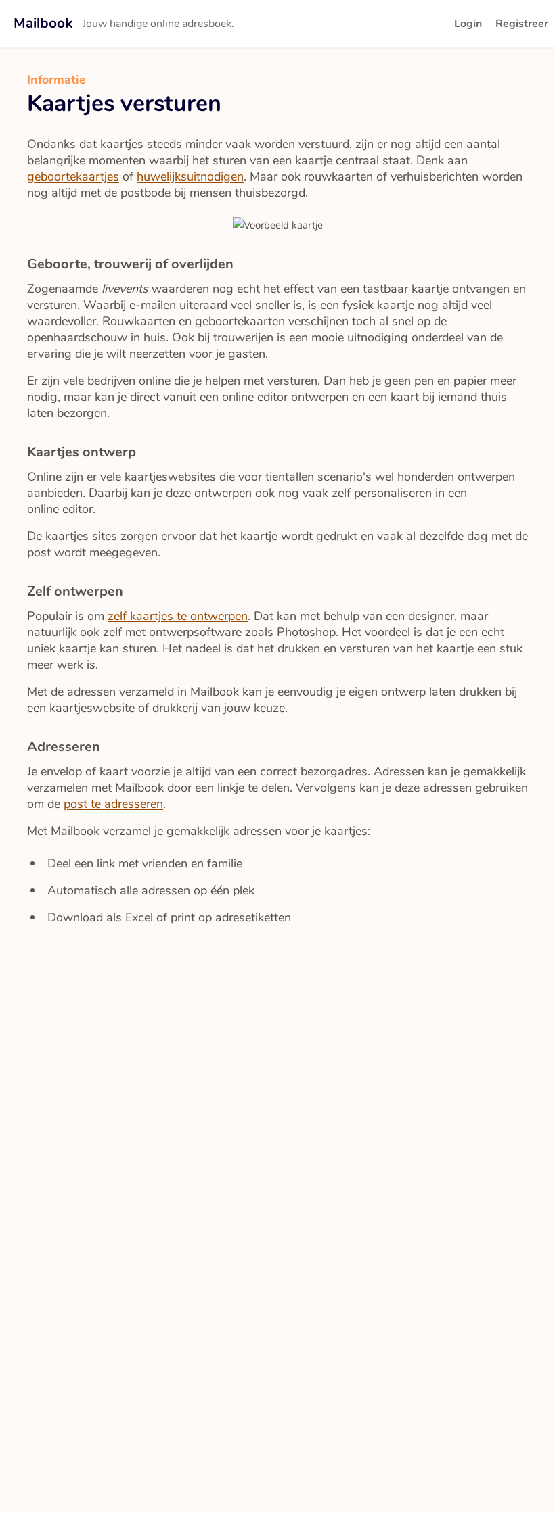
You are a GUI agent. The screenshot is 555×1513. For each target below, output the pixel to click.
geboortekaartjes (73, 176)
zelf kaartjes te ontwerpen (178, 616)
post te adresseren (113, 804)
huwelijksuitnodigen (190, 176)
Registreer (521, 23)
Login (468, 23)
